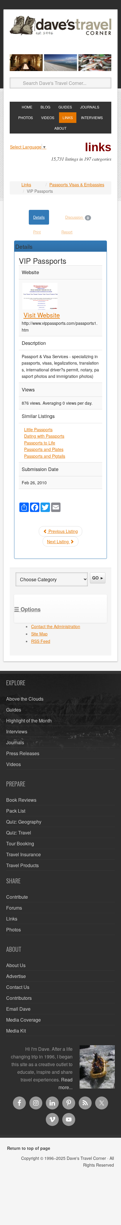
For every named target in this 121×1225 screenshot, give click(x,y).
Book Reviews (21, 799)
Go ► (98, 578)
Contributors (19, 998)
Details (39, 217)
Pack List (15, 810)
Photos (13, 929)
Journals (15, 742)
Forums (14, 907)
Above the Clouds (24, 698)
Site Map (39, 634)
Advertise (16, 976)
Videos (13, 764)
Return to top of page (28, 1148)
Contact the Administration (55, 626)
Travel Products (22, 865)
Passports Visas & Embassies (76, 184)
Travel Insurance (23, 854)
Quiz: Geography (23, 821)
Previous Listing (62, 531)
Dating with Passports (44, 436)
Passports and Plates (43, 449)
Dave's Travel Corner (60, 33)
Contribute (17, 896)
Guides (13, 709)
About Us (16, 965)
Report (67, 232)
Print (37, 232)
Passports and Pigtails (44, 456)
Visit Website (41, 314)
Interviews (16, 731)
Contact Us (17, 987)
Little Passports (38, 429)
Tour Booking (20, 843)
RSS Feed (40, 641)
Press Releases (22, 753)
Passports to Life (39, 443)
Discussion (77, 217)
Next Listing (58, 541)
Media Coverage (23, 1019)
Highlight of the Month (29, 720)
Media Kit (16, 1030)
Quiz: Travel (18, 832)
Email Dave (18, 1008)
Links (26, 184)
